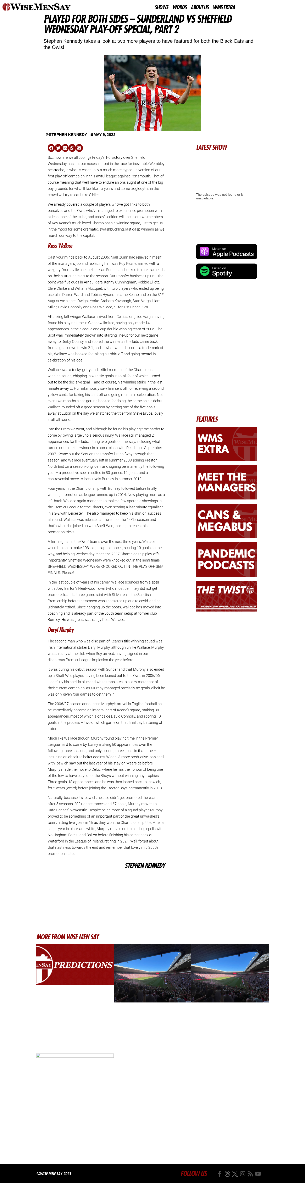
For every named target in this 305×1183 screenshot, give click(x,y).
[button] (51, 148)
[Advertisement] (106, 901)
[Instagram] (243, 1174)
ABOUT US (199, 7)
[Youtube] (258, 1174)
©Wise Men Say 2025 (53, 1173)
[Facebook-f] (220, 1174)
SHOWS (161, 7)
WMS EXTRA (224, 7)
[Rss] (250, 1174)
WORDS (179, 7)
